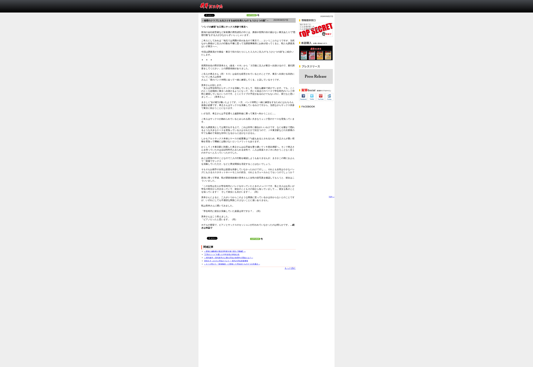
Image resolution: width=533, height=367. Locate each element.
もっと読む (290, 268)
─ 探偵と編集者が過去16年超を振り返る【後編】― (225, 251)
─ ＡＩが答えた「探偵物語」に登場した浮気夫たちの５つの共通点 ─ (232, 264)
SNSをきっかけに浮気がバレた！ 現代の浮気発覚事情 (226, 261)
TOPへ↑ (332, 197)
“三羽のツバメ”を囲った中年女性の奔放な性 (221, 254)
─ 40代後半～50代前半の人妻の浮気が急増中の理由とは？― (228, 258)
